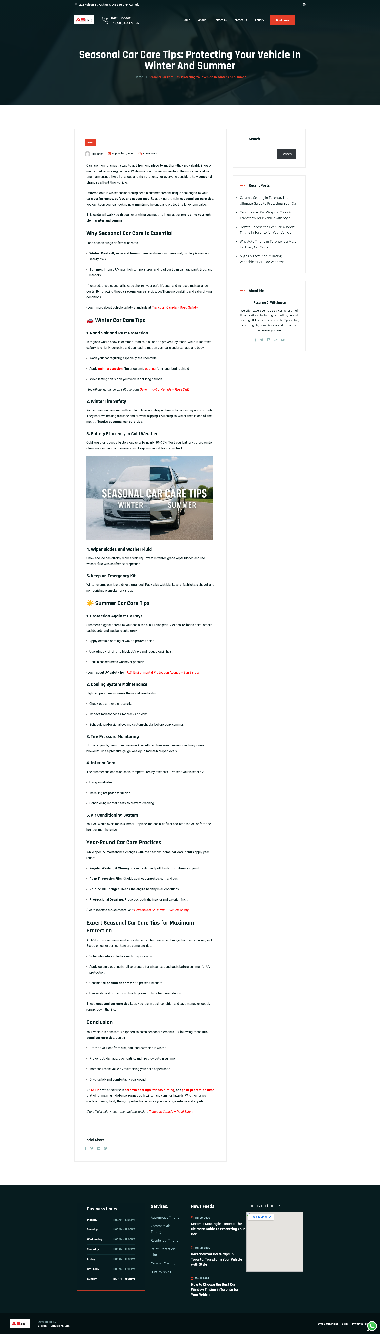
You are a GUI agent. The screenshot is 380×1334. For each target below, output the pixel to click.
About (202, 20)
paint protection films (198, 1090)
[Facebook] (256, 340)
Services (219, 20)
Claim (345, 1324)
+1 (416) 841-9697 (125, 23)
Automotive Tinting (165, 1217)
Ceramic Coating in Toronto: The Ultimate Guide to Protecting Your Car (218, 1229)
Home (186, 20)
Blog (90, 142)
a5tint (100, 153)
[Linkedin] (268, 340)
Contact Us (240, 20)
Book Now (282, 20)
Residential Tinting (164, 1240)
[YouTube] (283, 340)
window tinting (163, 1090)
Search (254, 139)
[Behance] (275, 340)
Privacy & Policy (361, 1324)
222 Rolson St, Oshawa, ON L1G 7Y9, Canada (108, 4)
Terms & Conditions (327, 1324)
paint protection (110, 369)
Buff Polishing (161, 1272)
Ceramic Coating (163, 1263)
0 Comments (149, 153)
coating (150, 369)
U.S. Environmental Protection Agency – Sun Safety (163, 672)
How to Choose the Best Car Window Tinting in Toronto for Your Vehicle (214, 1289)
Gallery (259, 20)
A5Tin (95, 1090)
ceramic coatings (138, 1090)
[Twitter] (262, 340)
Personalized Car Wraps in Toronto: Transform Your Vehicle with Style (216, 1259)
